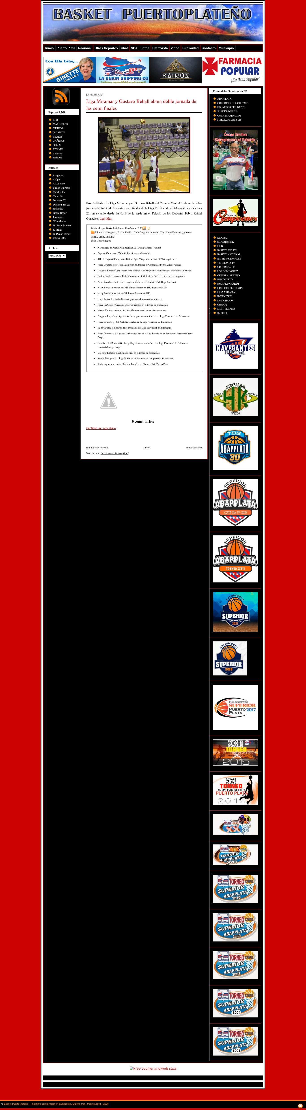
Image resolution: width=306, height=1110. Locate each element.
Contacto (209, 48)
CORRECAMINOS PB (229, 115)
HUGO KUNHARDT (228, 283)
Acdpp (56, 179)
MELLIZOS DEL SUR (229, 119)
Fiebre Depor (60, 212)
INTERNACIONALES (229, 258)
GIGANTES (59, 132)
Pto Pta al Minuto (62, 225)
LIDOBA (222, 237)
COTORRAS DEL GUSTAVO (232, 103)
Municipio (226, 48)
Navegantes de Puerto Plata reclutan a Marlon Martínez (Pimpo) (129, 247)
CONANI (222, 304)
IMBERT (222, 313)
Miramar (110, 236)
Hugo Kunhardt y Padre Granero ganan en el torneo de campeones (130, 299)
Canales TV (59, 192)
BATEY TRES (224, 296)
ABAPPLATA (224, 98)
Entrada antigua (193, 447)
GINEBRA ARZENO (228, 275)
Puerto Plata (66, 48)
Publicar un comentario (101, 428)
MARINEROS (60, 124)
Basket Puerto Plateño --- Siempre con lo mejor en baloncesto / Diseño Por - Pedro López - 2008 (56, 1103)
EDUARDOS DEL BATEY (231, 107)
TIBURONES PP (226, 262)
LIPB (101, 236)
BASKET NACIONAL (229, 254)
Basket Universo (61, 187)
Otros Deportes (106, 48)
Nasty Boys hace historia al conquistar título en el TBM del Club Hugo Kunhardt (137, 281)
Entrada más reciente (97, 447)
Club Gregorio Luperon (146, 232)
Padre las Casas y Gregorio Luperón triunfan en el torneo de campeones (133, 304)
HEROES (57, 157)
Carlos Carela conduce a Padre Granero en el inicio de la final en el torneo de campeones (141, 276)
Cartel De (58, 196)
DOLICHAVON (225, 300)
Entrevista (160, 48)
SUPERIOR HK (225, 241)
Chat (124, 48)
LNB (55, 119)
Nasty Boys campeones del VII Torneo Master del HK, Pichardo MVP (132, 287)
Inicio (49, 48)
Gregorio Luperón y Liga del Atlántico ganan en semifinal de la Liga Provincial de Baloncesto (143, 316)
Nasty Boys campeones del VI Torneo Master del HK (124, 293)
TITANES (58, 149)
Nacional (85, 48)
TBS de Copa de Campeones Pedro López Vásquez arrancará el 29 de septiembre (137, 259)
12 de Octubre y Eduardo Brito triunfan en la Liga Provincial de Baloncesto (134, 327)
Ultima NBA (59, 238)
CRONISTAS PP (225, 266)
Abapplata (58, 175)
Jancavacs (58, 217)
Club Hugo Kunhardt (171, 232)
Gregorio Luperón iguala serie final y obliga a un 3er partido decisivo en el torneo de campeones (144, 270)
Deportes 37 (59, 200)
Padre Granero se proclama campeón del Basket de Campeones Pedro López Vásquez (139, 264)
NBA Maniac (59, 221)
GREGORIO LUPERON (230, 288)
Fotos (144, 48)
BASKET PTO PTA (227, 250)
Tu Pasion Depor (61, 234)
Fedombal (58, 208)
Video (175, 48)
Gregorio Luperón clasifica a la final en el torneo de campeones (128, 352)
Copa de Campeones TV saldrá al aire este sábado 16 (123, 253)
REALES (57, 136)
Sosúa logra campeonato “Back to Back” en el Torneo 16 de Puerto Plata (133, 364)
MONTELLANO (226, 308)
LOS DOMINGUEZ (227, 271)
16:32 (139, 228)
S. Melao (57, 229)
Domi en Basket (61, 204)
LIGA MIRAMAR (227, 292)
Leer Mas (106, 218)
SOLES (56, 145)
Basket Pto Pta (125, 232)
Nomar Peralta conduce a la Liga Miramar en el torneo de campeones (132, 310)
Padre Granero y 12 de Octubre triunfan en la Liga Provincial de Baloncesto (135, 321)
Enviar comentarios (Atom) (115, 453)
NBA (134, 48)
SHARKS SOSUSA (227, 111)
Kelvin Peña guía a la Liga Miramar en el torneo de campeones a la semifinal (136, 358)
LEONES (57, 153)
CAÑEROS (59, 140)
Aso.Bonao (59, 183)
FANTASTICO (225, 279)
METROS (58, 128)
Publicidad (190, 48)
